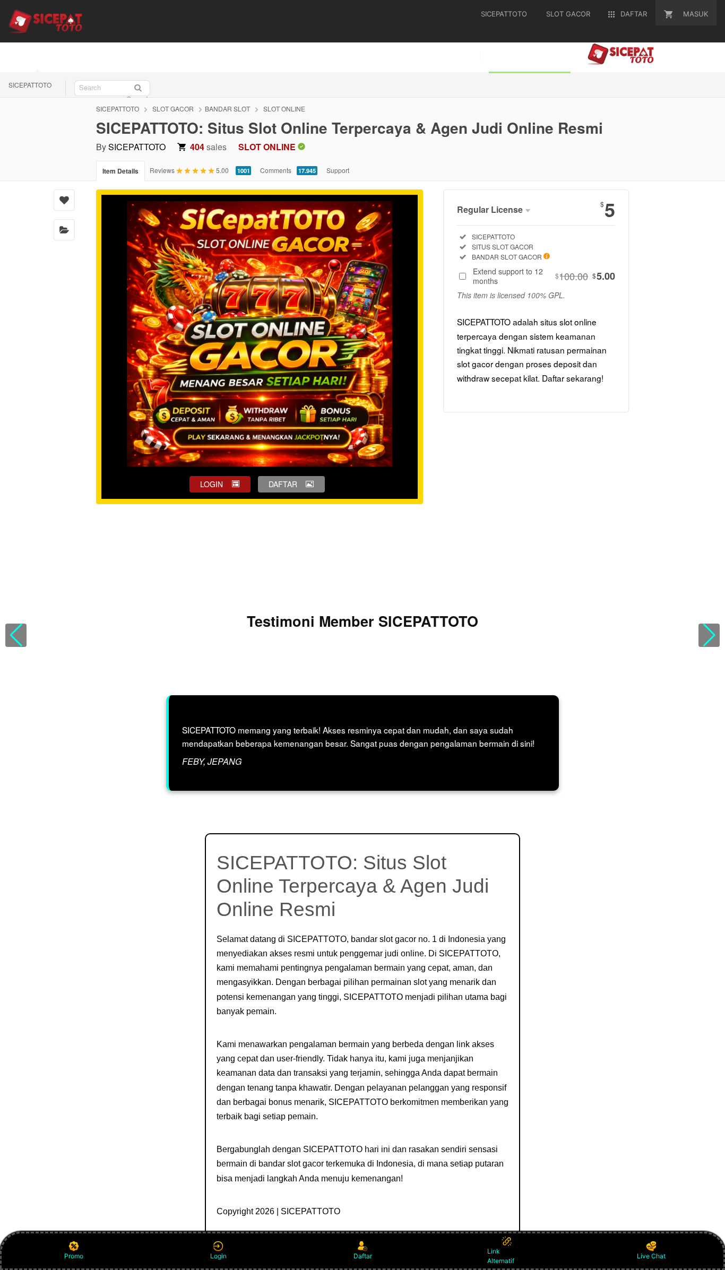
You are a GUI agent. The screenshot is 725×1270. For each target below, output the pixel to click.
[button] (16, 635)
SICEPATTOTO (29, 84)
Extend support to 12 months (544, 276)
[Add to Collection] (64, 229)
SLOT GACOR (173, 108)
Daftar (362, 1256)
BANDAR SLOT (227, 108)
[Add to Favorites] (64, 200)
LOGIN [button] (211, 484)
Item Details (120, 171)
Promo (73, 1256)
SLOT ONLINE (284, 108)
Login (218, 1256)
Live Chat (651, 1256)
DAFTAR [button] (283, 484)
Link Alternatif (500, 1256)
